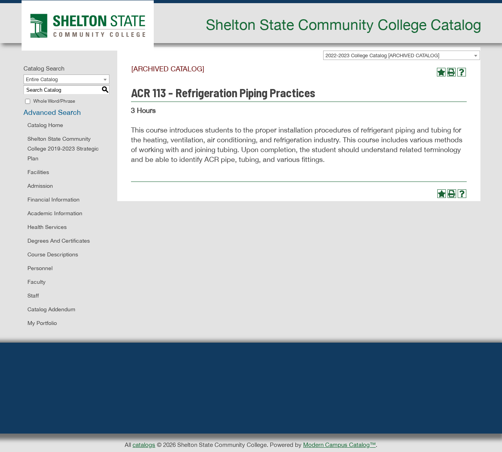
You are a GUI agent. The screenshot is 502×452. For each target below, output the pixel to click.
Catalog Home (45, 125)
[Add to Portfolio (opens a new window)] (441, 72)
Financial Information (53, 199)
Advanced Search (52, 112)
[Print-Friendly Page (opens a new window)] (451, 72)
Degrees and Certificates (58, 241)
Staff (33, 295)
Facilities (38, 172)
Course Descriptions (52, 254)
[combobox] (401, 55)
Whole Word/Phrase (54, 101)
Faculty (36, 282)
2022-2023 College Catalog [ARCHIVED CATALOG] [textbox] (382, 55)
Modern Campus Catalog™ (339, 444)
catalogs (144, 444)
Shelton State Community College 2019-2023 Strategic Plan (63, 149)
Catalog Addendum (51, 309)
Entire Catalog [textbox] (42, 79)
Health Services (47, 227)
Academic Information (54, 213)
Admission (40, 186)
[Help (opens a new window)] (461, 72)
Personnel (40, 268)
